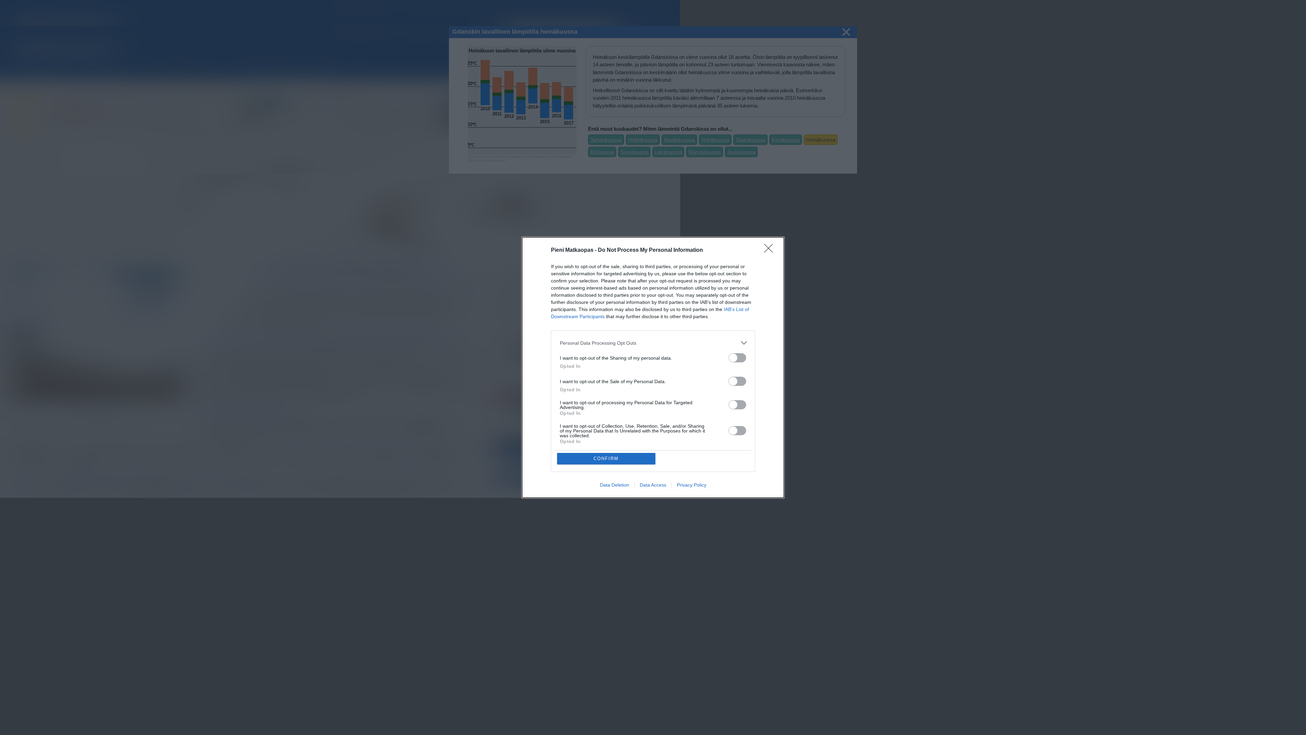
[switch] (737, 357)
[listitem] (653, 342)
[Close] (770, 250)
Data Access (653, 485)
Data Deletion (614, 485)
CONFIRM (606, 458)
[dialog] (653, 367)
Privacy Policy (691, 485)
